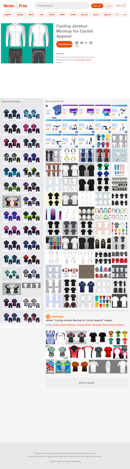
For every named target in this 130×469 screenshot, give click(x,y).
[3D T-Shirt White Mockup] (70, 170)
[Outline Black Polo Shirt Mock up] (86, 228)
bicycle (84, 14)
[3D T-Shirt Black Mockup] (86, 242)
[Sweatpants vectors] (119, 170)
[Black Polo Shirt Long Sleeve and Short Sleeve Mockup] (119, 286)
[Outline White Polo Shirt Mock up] (53, 257)
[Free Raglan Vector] (119, 184)
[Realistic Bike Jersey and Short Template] (53, 155)
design (20, 14)
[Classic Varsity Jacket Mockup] (86, 213)
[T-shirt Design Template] (53, 170)
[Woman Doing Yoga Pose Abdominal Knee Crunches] (103, 126)
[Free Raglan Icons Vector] (86, 271)
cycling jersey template (88, 324)
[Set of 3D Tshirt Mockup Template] (53, 242)
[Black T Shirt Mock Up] (86, 184)
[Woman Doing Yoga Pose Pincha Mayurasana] (53, 126)
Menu (118, 5)
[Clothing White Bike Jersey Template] (119, 141)
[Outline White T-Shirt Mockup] (53, 286)
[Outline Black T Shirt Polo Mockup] (119, 199)
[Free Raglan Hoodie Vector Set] (103, 213)
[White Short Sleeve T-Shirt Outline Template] (70, 213)
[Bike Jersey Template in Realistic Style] (103, 155)
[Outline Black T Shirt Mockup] (103, 257)
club (41, 14)
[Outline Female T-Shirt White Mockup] (70, 257)
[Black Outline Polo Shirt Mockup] (53, 228)
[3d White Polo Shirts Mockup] (70, 242)
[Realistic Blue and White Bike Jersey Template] (86, 155)
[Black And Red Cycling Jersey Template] (70, 301)
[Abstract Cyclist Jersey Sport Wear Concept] (103, 141)
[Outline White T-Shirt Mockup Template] (103, 228)
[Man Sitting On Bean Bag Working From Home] (53, 111)
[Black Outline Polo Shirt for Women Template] (53, 184)
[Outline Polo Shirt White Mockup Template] (53, 301)
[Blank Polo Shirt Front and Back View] (86, 301)
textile (73, 14)
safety (52, 14)
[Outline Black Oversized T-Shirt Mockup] (70, 286)
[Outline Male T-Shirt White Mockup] (86, 257)
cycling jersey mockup (63, 324)
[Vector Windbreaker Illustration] (119, 257)
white (62, 14)
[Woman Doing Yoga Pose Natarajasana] (70, 141)
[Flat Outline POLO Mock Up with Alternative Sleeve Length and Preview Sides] (86, 199)
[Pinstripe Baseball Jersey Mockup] (70, 271)
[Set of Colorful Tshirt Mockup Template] (103, 301)
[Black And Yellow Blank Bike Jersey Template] (70, 155)
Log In (109, 5)
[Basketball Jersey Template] (103, 242)
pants (96, 14)
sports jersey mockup (113, 324)
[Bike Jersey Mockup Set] (103, 170)
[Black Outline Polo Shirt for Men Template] (53, 199)
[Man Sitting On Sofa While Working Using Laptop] (70, 111)
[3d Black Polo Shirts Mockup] (86, 170)
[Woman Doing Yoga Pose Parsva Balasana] (53, 141)
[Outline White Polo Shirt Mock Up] (53, 271)
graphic (8, 14)
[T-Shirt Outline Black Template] (70, 228)
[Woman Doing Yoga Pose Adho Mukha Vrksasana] (119, 111)
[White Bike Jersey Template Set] (119, 155)
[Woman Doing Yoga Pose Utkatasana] (119, 126)
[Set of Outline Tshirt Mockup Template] (119, 228)
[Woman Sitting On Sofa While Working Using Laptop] (86, 111)
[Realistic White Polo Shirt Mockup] (70, 199)
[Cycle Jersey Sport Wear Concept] (70, 184)
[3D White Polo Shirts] (119, 301)
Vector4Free (15, 5)
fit (117, 14)
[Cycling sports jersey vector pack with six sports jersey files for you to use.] (118, 337)
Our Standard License (82, 59)
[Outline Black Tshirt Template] (103, 184)
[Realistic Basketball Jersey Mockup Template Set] (53, 213)
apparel (107, 14)
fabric (31, 14)
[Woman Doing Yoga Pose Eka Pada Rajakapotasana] (70, 126)
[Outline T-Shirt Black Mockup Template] (119, 242)
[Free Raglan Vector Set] (119, 213)
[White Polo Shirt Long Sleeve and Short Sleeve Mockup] (103, 286)
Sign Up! (97, 5)
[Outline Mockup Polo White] (103, 199)
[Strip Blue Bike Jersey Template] (86, 286)
